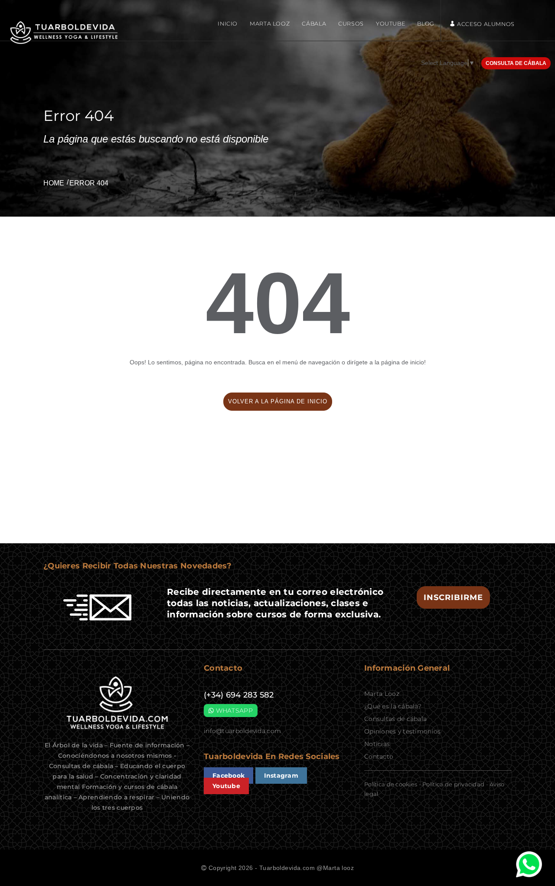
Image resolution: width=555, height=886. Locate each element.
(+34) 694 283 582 (239, 695)
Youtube (390, 23)
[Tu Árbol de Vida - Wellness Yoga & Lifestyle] (65, 32)
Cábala (314, 23)
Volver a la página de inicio (277, 401)
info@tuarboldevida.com (242, 731)
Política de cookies (390, 784)
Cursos (351, 23)
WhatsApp (233, 710)
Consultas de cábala (395, 719)
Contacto (378, 756)
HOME (53, 183)
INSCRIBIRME (453, 597)
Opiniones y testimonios (402, 731)
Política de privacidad (453, 784)
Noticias (377, 744)
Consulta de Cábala (516, 63)
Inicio (228, 23)
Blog (425, 23)
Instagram (281, 775)
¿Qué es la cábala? (392, 706)
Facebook (228, 775)
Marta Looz (270, 23)
